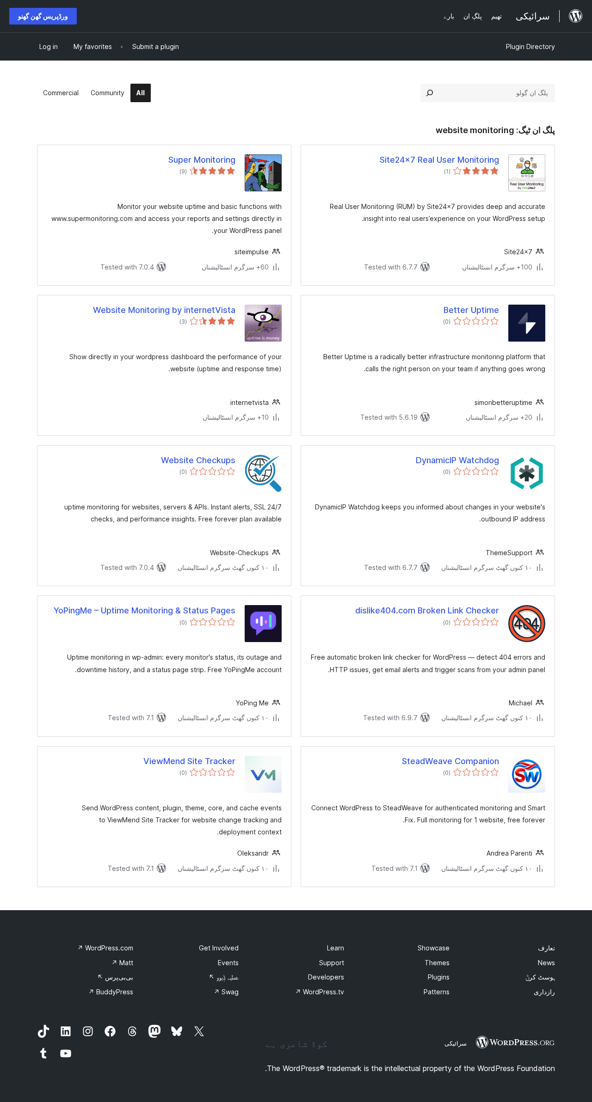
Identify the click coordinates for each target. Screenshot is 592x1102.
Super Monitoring (201, 160)
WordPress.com (105, 948)
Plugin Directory (530, 46)
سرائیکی (455, 1043)
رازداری (544, 992)
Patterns (437, 992)
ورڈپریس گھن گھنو (43, 16)
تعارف (546, 948)
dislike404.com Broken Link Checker (427, 610)
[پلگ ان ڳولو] (429, 93)
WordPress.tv (319, 992)
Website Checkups (198, 460)
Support (331, 963)
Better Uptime (471, 310)
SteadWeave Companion (450, 761)
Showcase (434, 948)
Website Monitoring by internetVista (164, 310)
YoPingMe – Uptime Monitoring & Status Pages (144, 610)
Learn (335, 948)
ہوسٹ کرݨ (540, 977)
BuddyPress (110, 992)
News (546, 963)
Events (228, 963)
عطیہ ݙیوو (224, 977)
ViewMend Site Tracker (189, 761)
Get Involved (219, 948)
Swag (226, 992)
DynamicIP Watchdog (457, 460)
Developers (326, 977)
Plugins (439, 977)
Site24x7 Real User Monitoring (439, 160)
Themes (437, 963)
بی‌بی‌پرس (115, 977)
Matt (122, 963)
